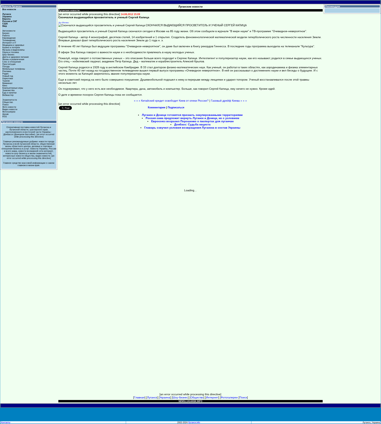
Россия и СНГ (9, 21)
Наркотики (7, 78)
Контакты (5, 422)
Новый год (7, 76)
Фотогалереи (8, 112)
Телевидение (8, 40)
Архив (5, 114)
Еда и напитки (9, 92)
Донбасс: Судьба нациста (192, 124)
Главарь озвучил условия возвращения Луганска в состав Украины (192, 127)
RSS (4, 116)
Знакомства (8, 90)
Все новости (9, 9)
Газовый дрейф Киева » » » (229, 100)
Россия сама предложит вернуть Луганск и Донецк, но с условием (192, 118)
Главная (139, 397)
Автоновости (8, 31)
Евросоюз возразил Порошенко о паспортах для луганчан (192, 121)
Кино (4, 85)
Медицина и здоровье (13, 45)
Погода (6, 66)
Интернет (212, 397)
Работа (6, 35)
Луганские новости (12, 122)
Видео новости (9, 109)
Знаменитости (9, 100)
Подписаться (176, 107)
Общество (7, 102)
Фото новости (9, 107)
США (5, 23)
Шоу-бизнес (8, 54)
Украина (7, 16)
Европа (6, 19)
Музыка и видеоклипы (13, 50)
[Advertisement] (156, 160)
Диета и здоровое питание (15, 57)
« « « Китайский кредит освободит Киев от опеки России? (171, 100)
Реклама (6, 71)
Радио (5, 73)
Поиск (5, 104)
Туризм (6, 81)
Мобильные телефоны (13, 69)
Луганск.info (194, 422)
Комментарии (156, 107)
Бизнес (6, 33)
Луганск (6, 14)
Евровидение (9, 38)
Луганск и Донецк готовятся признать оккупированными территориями (192, 114)
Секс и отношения (11, 62)
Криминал (7, 83)
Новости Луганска (12, 6)
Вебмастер (7, 95)
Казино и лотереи (11, 47)
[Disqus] (190, 241)
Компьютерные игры (12, 88)
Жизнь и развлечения (13, 59)
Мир (4, 26)
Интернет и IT (9, 42)
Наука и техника (10, 52)
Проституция (8, 64)
